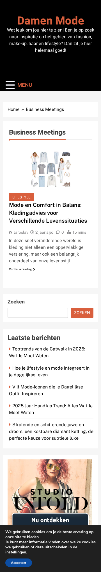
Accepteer (18, 562)
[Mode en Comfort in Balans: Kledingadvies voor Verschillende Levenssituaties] (50, 173)
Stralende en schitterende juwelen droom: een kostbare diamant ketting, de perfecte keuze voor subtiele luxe (51, 431)
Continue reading (20, 269)
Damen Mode (50, 21)
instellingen (15, 552)
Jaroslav (21, 232)
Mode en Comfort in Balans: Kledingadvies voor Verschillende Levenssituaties (48, 213)
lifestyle (21, 197)
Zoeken (16, 302)
